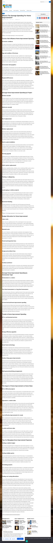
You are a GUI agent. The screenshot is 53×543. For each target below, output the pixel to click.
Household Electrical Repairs (35, 526)
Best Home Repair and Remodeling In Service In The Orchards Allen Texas (45, 31)
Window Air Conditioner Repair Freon (34, 521)
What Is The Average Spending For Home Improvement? (11, 514)
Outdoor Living (29, 10)
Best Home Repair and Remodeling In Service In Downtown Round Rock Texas (45, 67)
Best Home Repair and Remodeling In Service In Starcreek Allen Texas (44, 51)
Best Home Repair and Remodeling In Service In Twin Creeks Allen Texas (45, 57)
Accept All (20, 538)
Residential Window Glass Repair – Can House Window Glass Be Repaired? (7, 526)
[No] (51, 540)
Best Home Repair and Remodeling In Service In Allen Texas (45, 62)
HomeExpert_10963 (5, 19)
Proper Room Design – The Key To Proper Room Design (22, 522)
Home (4, 1)
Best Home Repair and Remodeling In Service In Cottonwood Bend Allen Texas (45, 41)
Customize (7, 538)
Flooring (10, 10)
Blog (3, 13)
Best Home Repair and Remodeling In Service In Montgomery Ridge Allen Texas (45, 36)
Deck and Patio (22, 10)
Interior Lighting (16, 10)
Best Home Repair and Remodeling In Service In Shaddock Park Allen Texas (44, 25)
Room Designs (5, 10)
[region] (13, 535)
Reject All (13, 538)
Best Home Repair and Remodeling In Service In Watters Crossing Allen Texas (45, 46)
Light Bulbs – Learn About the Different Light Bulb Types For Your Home (22, 528)
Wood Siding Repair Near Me (34, 531)
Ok (26, 541)
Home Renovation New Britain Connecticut (10, 521)
